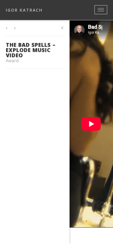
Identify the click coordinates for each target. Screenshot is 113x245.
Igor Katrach (24, 10)
